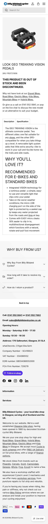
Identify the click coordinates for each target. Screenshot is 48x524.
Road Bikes (8, 96)
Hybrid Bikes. (27, 99)
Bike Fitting (15, 492)
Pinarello (7, 464)
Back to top (24, 303)
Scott (23, 464)
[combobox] (24, 10)
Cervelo (16, 464)
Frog (21, 467)
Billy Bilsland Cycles (15, 518)
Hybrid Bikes (34, 440)
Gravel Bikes (34, 93)
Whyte (14, 467)
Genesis (6, 467)
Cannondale (33, 464)
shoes (12, 137)
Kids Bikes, (34, 96)
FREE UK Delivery (35, 449)
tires (30, 215)
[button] (38, 4)
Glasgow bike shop (23, 426)
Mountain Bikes (10, 99)
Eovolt (27, 467)
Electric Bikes (21, 96)
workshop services (26, 478)
